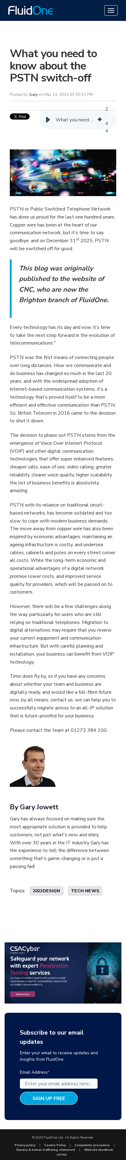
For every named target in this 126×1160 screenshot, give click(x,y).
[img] (99, 120)
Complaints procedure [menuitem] (92, 1145)
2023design (46, 891)
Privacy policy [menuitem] (25, 1145)
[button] (48, 120)
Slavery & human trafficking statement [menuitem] (45, 1150)
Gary (33, 94)
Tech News (85, 891)
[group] (77, 120)
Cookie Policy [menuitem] (55, 1145)
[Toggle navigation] (111, 10)
